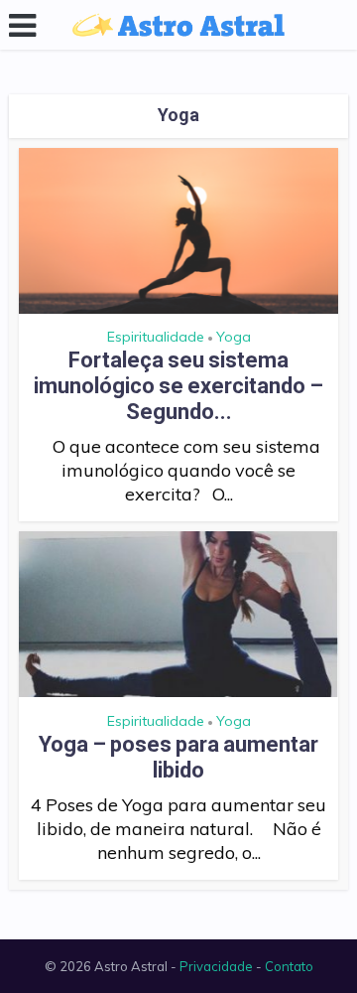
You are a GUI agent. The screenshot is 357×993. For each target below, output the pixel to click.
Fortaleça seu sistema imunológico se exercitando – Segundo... (178, 386)
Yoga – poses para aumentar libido (178, 757)
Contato (289, 966)
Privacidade (216, 966)
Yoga (233, 337)
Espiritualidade (155, 337)
